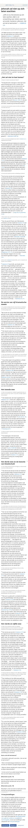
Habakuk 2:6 (11, 325)
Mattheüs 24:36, (12, 136)
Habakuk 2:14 (9, 599)
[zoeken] (26, 2)
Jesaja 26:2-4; (16, 212)
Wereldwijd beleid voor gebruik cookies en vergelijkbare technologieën (13, 818)
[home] (2, 1)
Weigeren (13, 825)
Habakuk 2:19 (18, 692)
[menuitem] (2, 1)
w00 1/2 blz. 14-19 (10, 5)
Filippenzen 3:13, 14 (7, 252)
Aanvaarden (5, 825)
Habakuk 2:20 (20, 732)
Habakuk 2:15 (19, 632)
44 (17, 136)
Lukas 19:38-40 (12, 448)
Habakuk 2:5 (9, 260)
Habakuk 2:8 (9, 370)
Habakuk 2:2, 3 (23, 139)
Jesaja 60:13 (19, 613)
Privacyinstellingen (14, 821)
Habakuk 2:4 (8, 188)
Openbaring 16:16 (6, 610)
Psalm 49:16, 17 (21, 417)
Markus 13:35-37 (17, 100)
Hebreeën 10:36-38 (19, 236)
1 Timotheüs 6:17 (5, 429)
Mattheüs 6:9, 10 (19, 298)
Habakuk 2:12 (18, 474)
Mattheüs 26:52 (6, 377)
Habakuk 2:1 (10, 36)
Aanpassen (21, 825)
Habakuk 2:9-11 (5, 399)
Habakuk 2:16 (17, 670)
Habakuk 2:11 (14, 455)
